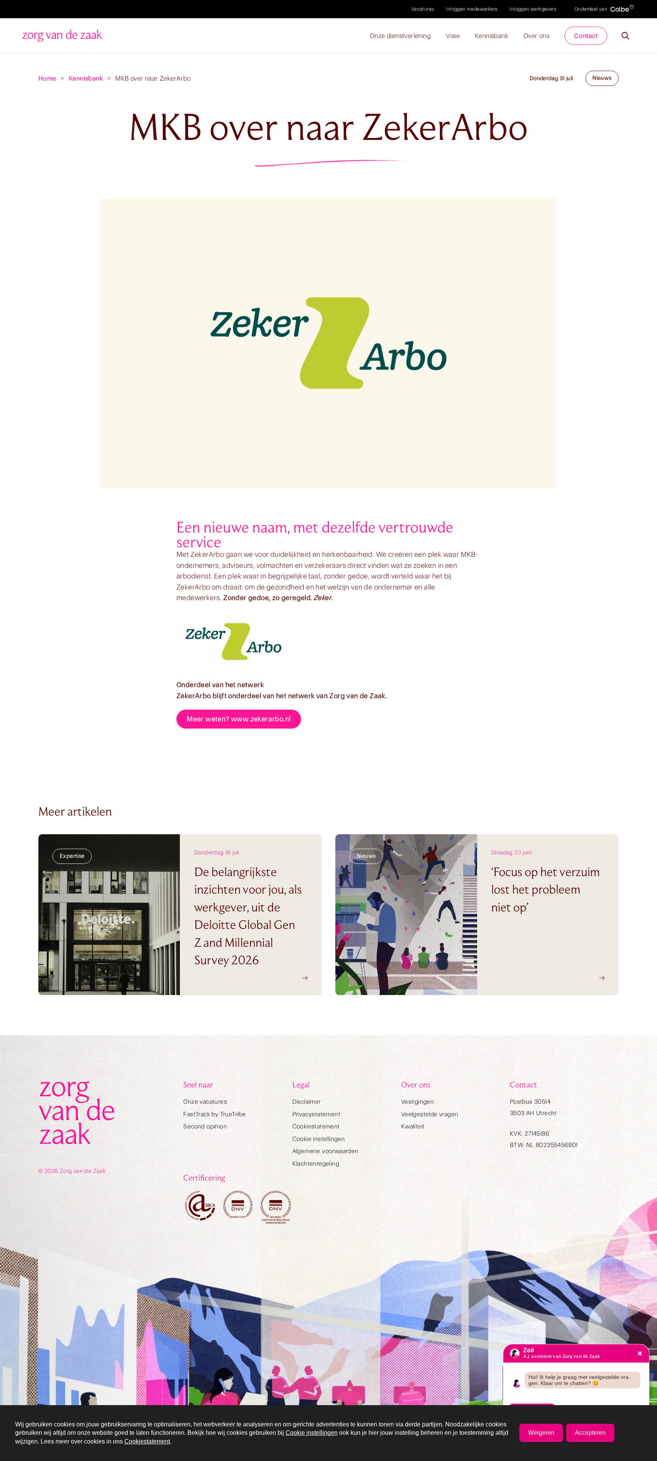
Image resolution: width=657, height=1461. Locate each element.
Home (47, 78)
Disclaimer (306, 1101)
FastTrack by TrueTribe (214, 1114)
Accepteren (590, 1432)
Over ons (536, 36)
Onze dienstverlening (400, 36)
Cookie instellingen (318, 1138)
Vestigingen (417, 1101)
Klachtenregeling (315, 1163)
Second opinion (205, 1126)
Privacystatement (316, 1114)
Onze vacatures (205, 1101)
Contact (586, 36)
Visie (453, 36)
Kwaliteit (413, 1126)
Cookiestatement (316, 1126)
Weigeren (541, 1432)
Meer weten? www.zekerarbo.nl (238, 719)
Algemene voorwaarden (325, 1151)
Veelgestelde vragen (430, 1114)
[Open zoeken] (625, 36)
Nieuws (601, 77)
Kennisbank (491, 36)
